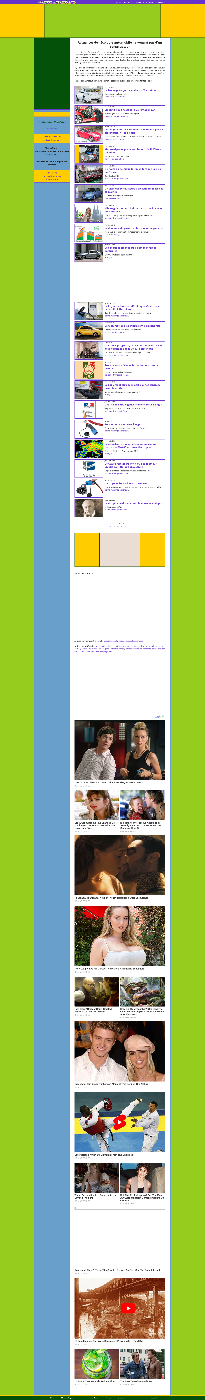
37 (127, 523)
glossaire (121, 1398)
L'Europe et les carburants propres (126, 483)
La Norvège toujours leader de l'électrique (130, 90)
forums (108, 1398)
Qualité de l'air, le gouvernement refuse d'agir (133, 404)
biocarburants (117, 648)
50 (126, 526)
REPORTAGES (148, 2)
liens (142, 1398)
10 (110, 526)
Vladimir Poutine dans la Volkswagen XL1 (130, 109)
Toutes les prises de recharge (122, 424)
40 (122, 526)
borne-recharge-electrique (116, 178)
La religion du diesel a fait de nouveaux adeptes (134, 503)
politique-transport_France (117, 218)
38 (131, 523)
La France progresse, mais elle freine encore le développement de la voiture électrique (133, 347)
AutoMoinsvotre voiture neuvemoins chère (51, 176)
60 (130, 526)
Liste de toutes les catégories (99, 651)
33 (111, 523)
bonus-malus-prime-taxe (116, 509)
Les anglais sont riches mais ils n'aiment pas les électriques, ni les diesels (134, 131)
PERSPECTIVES (160, 2)
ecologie (108, 257)
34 (115, 523)
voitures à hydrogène (99, 648)
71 (135, 523)
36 (123, 523)
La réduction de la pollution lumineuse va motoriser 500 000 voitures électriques (130, 445)
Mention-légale (67, 1398)
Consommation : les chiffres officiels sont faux (133, 325)
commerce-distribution (115, 96)
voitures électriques (104, 646)
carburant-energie (113, 234)
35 (119, 523)
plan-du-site (94, 1398)
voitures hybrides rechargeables (129, 646)
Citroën (96, 641)
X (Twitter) (52, 128)
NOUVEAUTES (128, 2)
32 (107, 523)
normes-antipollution (114, 159)
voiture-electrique (113, 198)
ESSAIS (138, 2)
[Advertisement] (102, 20)
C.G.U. (52, 1398)
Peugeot (105, 641)
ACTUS (118, 2)
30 (118, 526)
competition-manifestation (116, 116)
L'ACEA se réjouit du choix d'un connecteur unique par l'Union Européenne (131, 465)
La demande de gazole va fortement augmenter (134, 228)
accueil (154, 1398)
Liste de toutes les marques (131, 641)
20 (114, 526)
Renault (113, 641)
